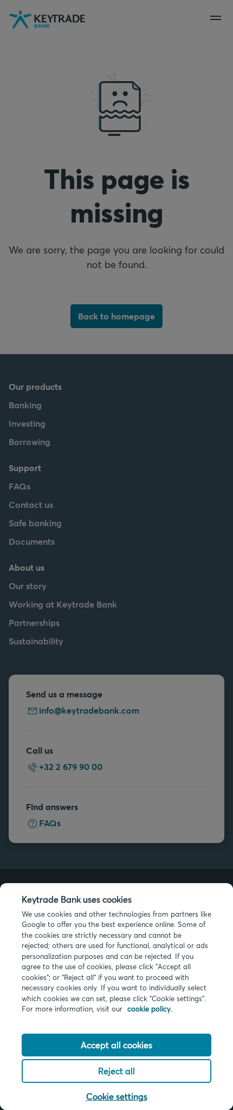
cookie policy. (149, 1009)
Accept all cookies (116, 1044)
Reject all (116, 1070)
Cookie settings (116, 1096)
